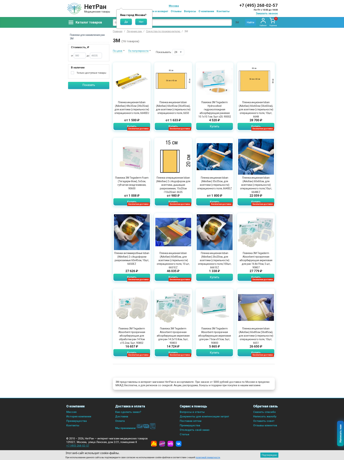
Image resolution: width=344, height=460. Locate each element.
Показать (88, 85)
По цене (117, 50)
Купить (132, 126)
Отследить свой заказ (194, 430)
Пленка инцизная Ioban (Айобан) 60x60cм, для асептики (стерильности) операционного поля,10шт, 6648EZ (256, 184)
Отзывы (176, 11)
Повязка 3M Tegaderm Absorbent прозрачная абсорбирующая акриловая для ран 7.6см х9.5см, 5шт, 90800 (214, 335)
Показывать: (164, 52)
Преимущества (76, 421)
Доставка (121, 416)
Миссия (71, 412)
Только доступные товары (91, 72)
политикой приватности (208, 457)
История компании (78, 416)
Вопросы (190, 11)
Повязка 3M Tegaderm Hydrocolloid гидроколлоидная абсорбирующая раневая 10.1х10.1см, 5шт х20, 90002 (214, 109)
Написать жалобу (264, 416)
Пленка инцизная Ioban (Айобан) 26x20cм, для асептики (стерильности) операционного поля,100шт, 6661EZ (214, 260)
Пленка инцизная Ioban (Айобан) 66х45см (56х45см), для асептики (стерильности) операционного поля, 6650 (173, 107)
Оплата (120, 421)
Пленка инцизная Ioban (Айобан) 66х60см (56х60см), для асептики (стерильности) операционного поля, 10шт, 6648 (256, 109)
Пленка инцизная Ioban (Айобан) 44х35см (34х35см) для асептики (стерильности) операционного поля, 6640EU (131, 107)
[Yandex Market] (154, 444)
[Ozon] (162, 444)
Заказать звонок (267, 13)
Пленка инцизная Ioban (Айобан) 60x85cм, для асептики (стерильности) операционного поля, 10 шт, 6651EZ (173, 260)
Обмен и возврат (157, 11)
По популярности (138, 50)
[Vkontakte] (178, 444)
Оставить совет (263, 421)
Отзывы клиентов (265, 425)
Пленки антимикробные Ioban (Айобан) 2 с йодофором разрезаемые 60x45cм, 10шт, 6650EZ (131, 258)
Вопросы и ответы (192, 412)
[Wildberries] (170, 444)
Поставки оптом (190, 421)
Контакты (223, 11)
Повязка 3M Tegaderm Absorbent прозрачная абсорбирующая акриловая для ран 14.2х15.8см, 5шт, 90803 (173, 335)
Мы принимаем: (126, 428)
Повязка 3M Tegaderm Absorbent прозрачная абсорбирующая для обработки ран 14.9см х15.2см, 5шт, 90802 (131, 335)
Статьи (184, 434)
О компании (206, 11)
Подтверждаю (269, 455)
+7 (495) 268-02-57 (258, 5)
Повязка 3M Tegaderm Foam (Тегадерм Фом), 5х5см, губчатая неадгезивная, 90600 (132, 183)
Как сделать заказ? (128, 412)
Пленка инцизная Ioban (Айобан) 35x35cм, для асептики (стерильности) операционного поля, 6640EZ (214, 183)
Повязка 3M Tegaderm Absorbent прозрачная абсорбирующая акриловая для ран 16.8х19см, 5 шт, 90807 (256, 260)
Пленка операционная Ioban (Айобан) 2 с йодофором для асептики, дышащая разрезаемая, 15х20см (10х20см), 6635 (173, 184)
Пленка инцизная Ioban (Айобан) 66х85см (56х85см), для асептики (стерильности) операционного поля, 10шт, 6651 (256, 335)
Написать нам (340, 434)
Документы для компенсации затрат (204, 416)
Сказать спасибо (264, 412)
